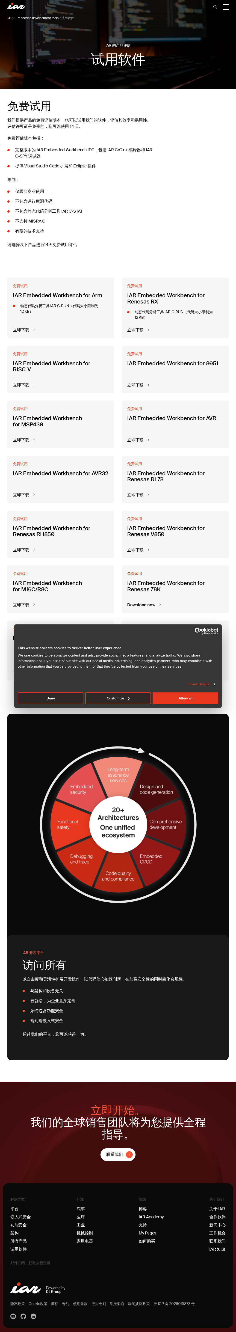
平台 (14, 1209)
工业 (81, 1225)
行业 (80, 1199)
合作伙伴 (217, 1217)
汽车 (81, 1209)
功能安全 (18, 1225)
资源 (142, 1199)
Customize (115, 698)
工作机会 (217, 1233)
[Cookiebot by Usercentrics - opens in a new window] (198, 631)
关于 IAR (217, 1209)
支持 (143, 1225)
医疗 (81, 1217)
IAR (9, 18)
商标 (55, 1303)
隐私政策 (17, 1303)
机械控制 (85, 1233)
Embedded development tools (36, 18)
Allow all (185, 698)
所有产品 (18, 1241)
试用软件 (67, 18)
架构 (14, 1233)
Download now (141, 605)
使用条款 (80, 1303)
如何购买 (147, 1241)
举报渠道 (116, 1303)
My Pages (147, 1233)
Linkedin (34, 1316)
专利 (65, 1303)
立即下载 (21, 330)
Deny (51, 698)
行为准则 (98, 1303)
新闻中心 (217, 1225)
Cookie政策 (38, 1303)
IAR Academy (151, 1217)
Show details (198, 684)
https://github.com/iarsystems (24, 1316)
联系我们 (114, 1154)
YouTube (13, 1316)
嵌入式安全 (20, 1217)
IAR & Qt (217, 1249)
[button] (215, 7)
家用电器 (85, 1241)
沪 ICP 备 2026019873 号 (174, 1303)
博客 (143, 1209)
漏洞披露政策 (139, 1303)
